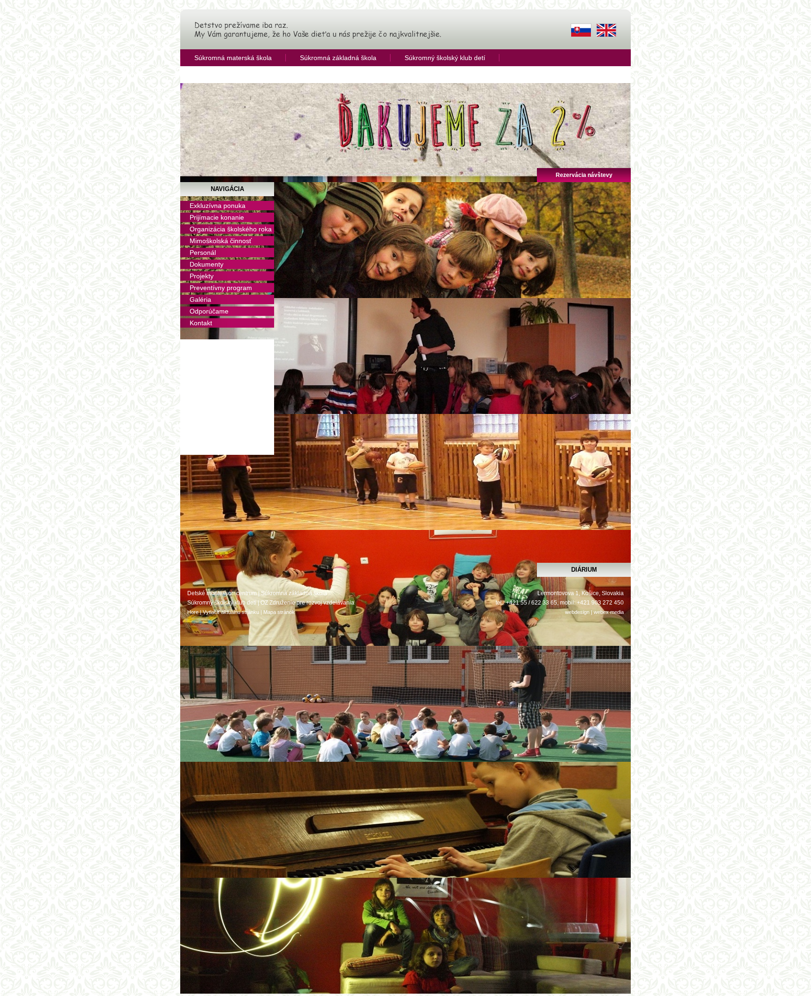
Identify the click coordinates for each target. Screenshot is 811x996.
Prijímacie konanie (217, 217)
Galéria (200, 299)
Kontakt (201, 323)
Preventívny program (221, 287)
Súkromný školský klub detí (445, 57)
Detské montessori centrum (222, 593)
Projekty (202, 276)
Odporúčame (209, 311)
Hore (193, 612)
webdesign (577, 612)
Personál (203, 252)
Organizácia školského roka (231, 229)
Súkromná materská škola (233, 57)
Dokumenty (206, 264)
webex (601, 612)
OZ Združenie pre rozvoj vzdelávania (307, 602)
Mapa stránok (279, 612)
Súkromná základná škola (338, 57)
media (617, 612)
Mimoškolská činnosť (221, 241)
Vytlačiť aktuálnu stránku (231, 612)
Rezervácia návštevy (584, 175)
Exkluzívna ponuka (217, 205)
